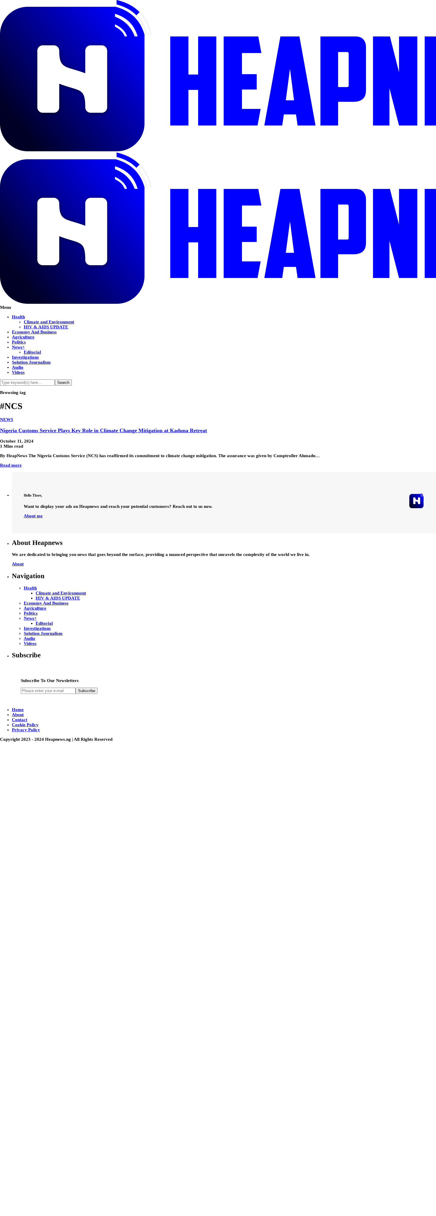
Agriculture (23, 337)
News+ (18, 347)
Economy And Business (34, 332)
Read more (11, 465)
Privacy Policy (26, 729)
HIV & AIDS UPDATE (46, 327)
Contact (19, 719)
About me (33, 516)
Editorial (32, 352)
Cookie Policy (25, 724)
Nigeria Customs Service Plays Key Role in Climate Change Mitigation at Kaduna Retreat (103, 430)
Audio (17, 367)
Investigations (25, 357)
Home (18, 709)
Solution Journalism (31, 362)
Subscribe (86, 691)
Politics (19, 342)
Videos (18, 372)
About (18, 564)
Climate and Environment (49, 322)
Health (18, 316)
